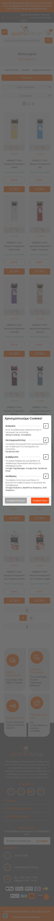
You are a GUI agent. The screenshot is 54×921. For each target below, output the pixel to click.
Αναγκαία (10, 425)
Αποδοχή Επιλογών (16, 500)
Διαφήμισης (12, 456)
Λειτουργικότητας (16, 440)
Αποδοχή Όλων (40, 500)
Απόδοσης (11, 476)
